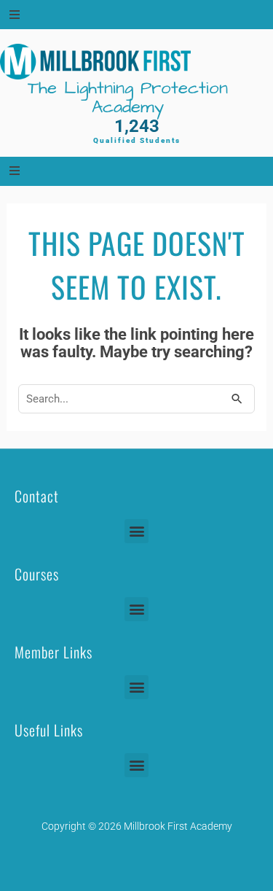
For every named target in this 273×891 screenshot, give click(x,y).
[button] (136, 531)
